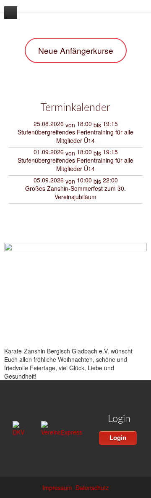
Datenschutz (92, 487)
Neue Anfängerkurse (75, 50)
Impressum (57, 487)
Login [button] (117, 437)
